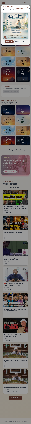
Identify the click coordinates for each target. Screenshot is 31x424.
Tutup (23, 40)
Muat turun (8, 40)
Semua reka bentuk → (20, 8)
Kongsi (16, 40)
